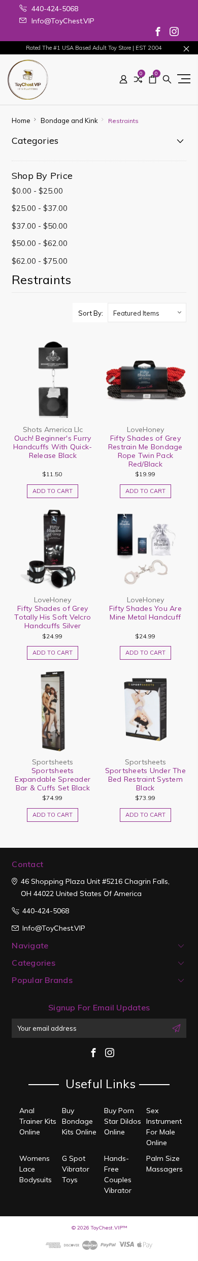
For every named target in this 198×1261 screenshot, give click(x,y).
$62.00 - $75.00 (40, 261)
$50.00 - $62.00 (40, 243)
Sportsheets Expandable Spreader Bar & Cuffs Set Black (52, 779)
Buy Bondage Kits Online (79, 1121)
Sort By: (90, 313)
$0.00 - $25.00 (37, 191)
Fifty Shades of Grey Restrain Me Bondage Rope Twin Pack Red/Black (145, 451)
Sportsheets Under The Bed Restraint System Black (145, 779)
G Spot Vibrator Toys (75, 1169)
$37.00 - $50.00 (40, 226)
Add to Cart (52, 491)
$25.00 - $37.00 (40, 208)
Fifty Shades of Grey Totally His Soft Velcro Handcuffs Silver (52, 617)
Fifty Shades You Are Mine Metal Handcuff (145, 613)
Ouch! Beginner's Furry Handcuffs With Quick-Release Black (52, 447)
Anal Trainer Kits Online (37, 1121)
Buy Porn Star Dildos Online (122, 1121)
